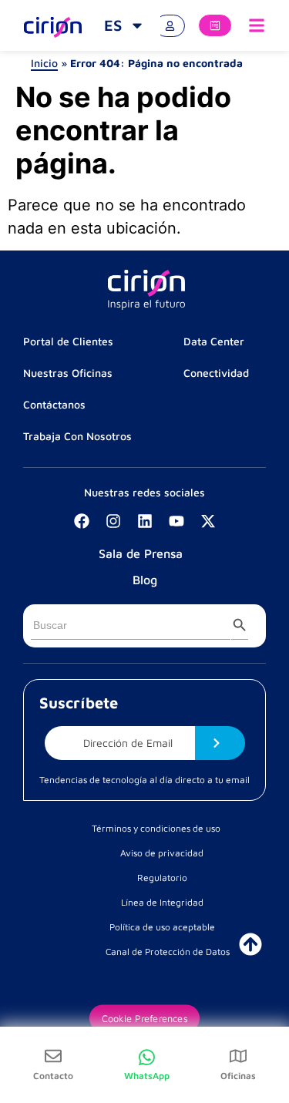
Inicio (44, 62)
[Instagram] (113, 521)
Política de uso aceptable (162, 927)
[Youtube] (176, 521)
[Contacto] (53, 1056)
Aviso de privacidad (161, 853)
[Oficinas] (238, 1056)
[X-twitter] (208, 521)
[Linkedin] (145, 521)
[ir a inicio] (250, 944)
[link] (124, 25)
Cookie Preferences (144, 1018)
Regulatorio (162, 877)
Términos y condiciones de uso (156, 828)
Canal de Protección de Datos (168, 951)
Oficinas (238, 1075)
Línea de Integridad (162, 902)
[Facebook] (81, 521)
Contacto (53, 1075)
